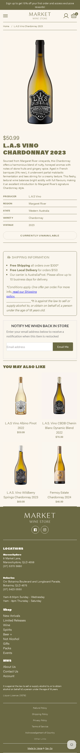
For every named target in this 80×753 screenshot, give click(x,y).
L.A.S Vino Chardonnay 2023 (28, 26)
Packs (7, 648)
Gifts (6, 643)
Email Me (63, 346)
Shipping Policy (40, 714)
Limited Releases (14, 620)
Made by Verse (35, 748)
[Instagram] (45, 530)
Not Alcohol (11, 639)
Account (8, 676)
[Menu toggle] (5, 16)
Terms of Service (40, 726)
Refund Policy (40, 707)
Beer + (7, 634)
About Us (9, 666)
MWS (7, 660)
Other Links (40, 738)
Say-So (48, 748)
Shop (7, 609)
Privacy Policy (40, 720)
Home (6, 26)
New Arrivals (11, 615)
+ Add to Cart (20, 419)
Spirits (7, 629)
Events (7, 652)
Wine (6, 625)
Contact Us (10, 671)
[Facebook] (35, 530)
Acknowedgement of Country (40, 732)
